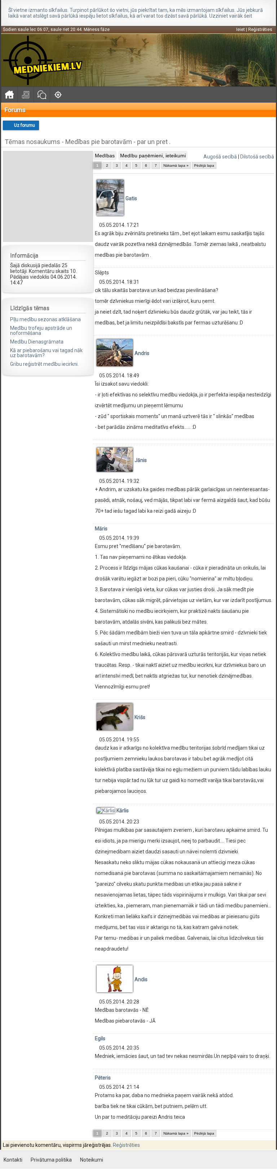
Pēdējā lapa (204, 165)
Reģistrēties (260, 29)
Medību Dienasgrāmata (36, 342)
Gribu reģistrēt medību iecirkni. (44, 364)
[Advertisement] (48, 196)
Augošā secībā (220, 157)
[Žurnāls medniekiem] (25, 94)
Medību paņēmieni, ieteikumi (153, 155)
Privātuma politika (51, 1160)
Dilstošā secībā (257, 157)
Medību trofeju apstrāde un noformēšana (41, 330)
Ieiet (240, 29)
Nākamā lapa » (176, 165)
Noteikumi (91, 1160)
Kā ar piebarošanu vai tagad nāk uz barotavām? (46, 352)
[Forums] (42, 94)
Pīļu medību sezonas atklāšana (45, 319)
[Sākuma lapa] (9, 94)
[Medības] (58, 94)
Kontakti (13, 1160)
